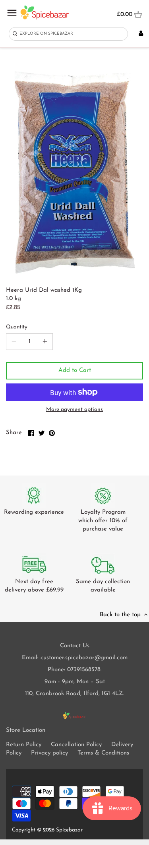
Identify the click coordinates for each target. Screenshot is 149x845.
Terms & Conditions (103, 753)
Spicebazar (69, 830)
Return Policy (23, 745)
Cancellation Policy (76, 745)
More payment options (74, 410)
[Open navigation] (12, 13)
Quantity (16, 327)
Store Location (25, 730)
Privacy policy (49, 753)
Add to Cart (74, 370)
